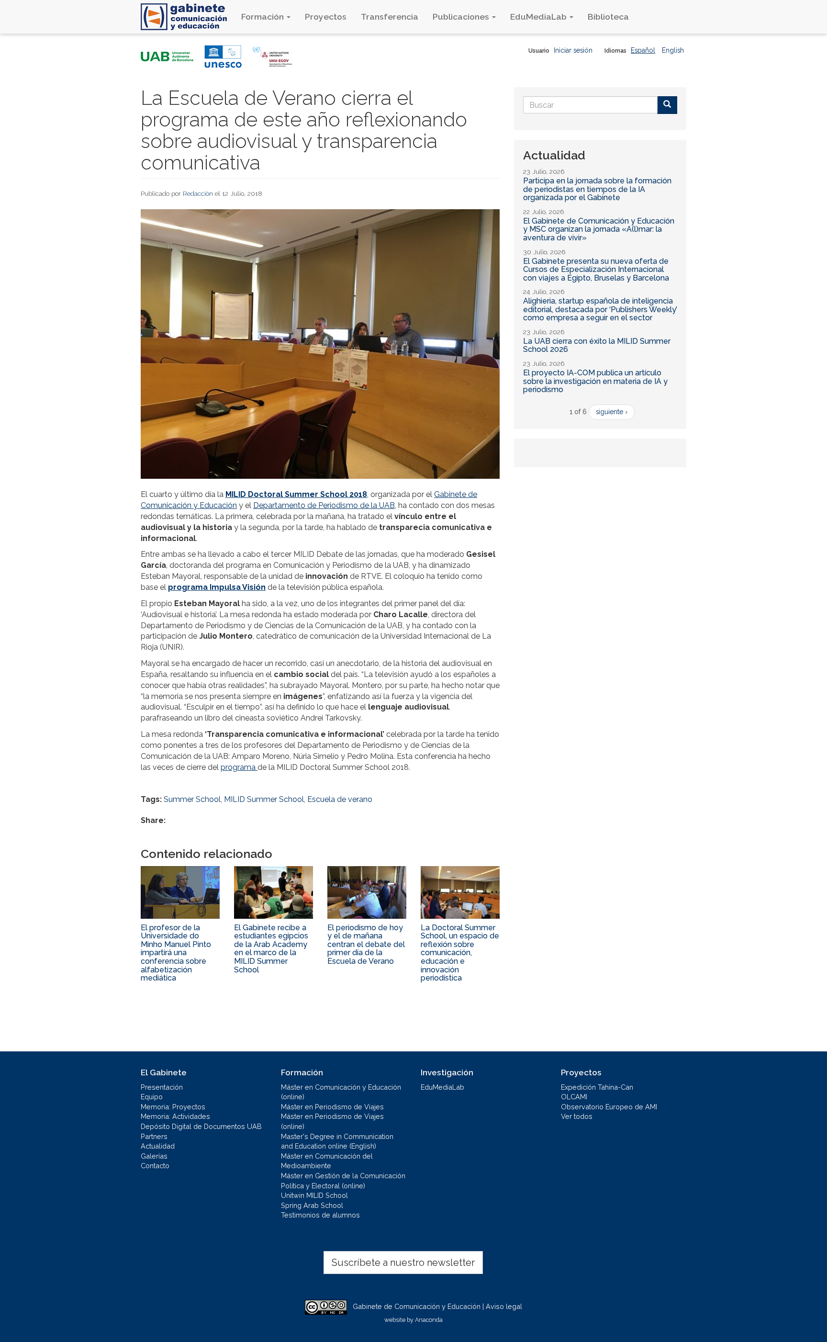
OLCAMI (574, 1097)
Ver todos (576, 1116)
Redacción (198, 193)
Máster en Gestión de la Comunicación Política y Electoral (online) (343, 1181)
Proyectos (325, 16)
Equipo (152, 1097)
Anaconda (429, 1319)
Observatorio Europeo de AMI (609, 1107)
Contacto (155, 1166)
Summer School (192, 799)
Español (643, 50)
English (673, 50)
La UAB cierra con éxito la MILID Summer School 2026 (597, 345)
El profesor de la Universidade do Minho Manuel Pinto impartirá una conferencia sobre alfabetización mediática (176, 953)
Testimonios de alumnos (320, 1215)
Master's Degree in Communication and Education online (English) (337, 1141)
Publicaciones (462, 16)
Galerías (154, 1156)
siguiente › (611, 412)
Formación (263, 16)
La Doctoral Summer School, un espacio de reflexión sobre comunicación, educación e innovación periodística (460, 953)
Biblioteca (608, 16)
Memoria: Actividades (175, 1116)
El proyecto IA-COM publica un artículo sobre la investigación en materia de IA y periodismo (595, 381)
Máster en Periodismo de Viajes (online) (332, 1121)
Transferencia (389, 16)
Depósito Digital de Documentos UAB (201, 1126)
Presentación (162, 1087)
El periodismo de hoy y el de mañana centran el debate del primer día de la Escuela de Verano (366, 944)
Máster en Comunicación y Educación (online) (341, 1092)
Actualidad (158, 1146)
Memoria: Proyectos (173, 1107)
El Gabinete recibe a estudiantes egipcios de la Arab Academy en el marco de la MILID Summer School (271, 948)
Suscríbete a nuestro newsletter (403, 1262)
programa (239, 767)
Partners (154, 1136)
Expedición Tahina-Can (597, 1087)
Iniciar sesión (573, 50)
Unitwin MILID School (314, 1195)
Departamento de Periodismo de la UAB (324, 505)
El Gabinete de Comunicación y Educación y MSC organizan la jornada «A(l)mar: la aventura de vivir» (598, 229)
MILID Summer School (264, 799)
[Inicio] (187, 16)
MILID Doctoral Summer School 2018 (296, 494)
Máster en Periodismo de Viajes (332, 1107)
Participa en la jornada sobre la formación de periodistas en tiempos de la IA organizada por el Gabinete (597, 189)
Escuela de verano (339, 799)
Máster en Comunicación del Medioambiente (327, 1161)
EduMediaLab (539, 16)
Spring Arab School (312, 1205)
